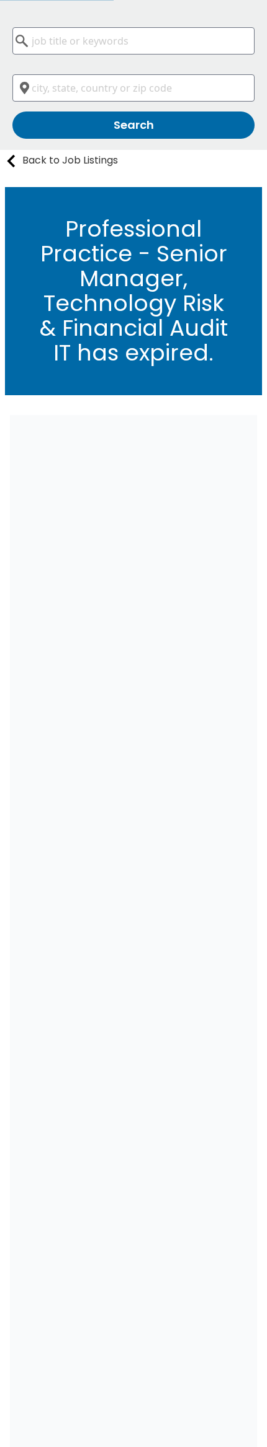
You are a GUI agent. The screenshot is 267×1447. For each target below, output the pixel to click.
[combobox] (133, 41)
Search (134, 125)
